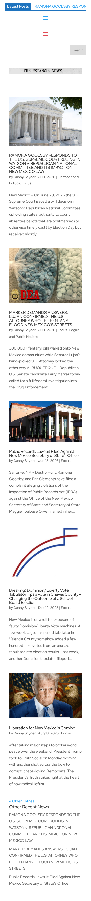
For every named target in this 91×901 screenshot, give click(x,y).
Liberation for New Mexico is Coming (42, 728)
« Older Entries (21, 801)
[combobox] (37, 50)
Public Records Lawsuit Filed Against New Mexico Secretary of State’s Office (44, 453)
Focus (26, 183)
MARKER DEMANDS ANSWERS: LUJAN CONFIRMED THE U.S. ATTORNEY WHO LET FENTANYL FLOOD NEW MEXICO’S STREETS (40, 318)
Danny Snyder (25, 177)
